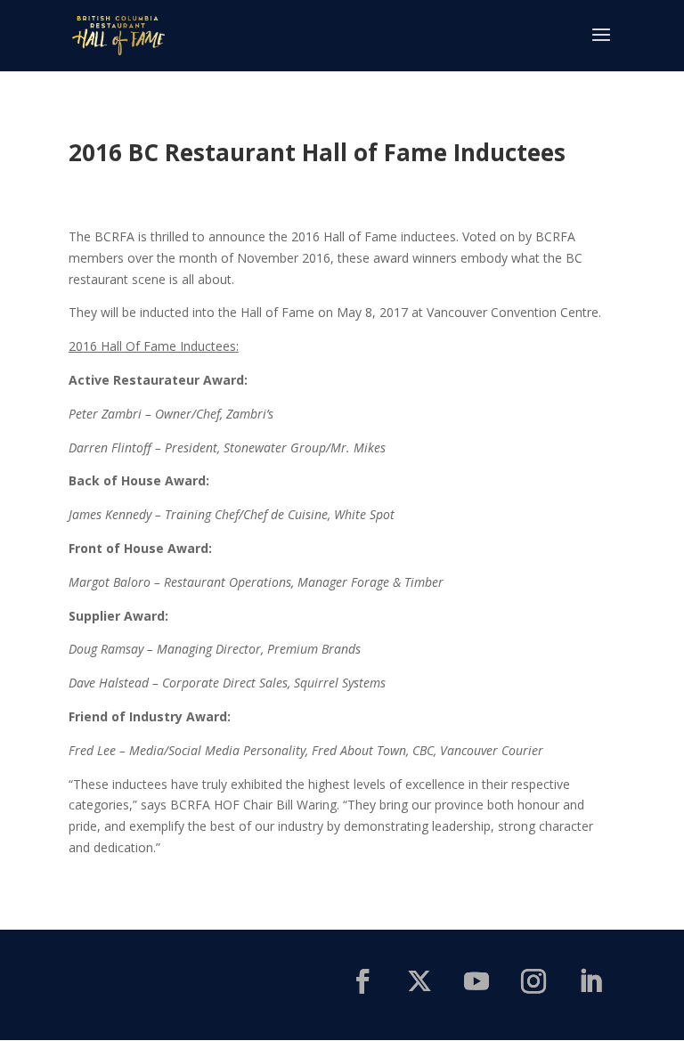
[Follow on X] (419, 981)
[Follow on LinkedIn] (590, 981)
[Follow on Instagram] (533, 981)
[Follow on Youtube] (476, 981)
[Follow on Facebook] (362, 981)
